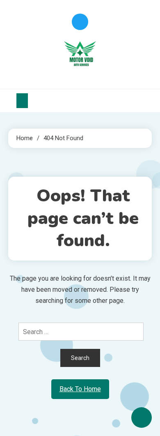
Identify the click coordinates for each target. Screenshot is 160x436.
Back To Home (80, 389)
